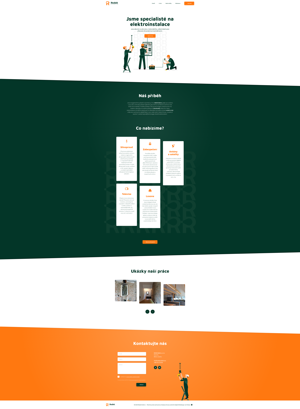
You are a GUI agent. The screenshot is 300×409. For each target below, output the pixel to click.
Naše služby (168, 3)
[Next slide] (153, 312)
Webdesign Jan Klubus (184, 405)
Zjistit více (150, 36)
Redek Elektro (112, 3)
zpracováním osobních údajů (132, 376)
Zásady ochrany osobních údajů (169, 405)
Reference (177, 3)
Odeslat (142, 384)
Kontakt (190, 3)
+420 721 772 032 (158, 362)
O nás (160, 3)
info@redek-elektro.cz (160, 360)
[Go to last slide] (147, 312)
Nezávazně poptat (150, 242)
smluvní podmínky (142, 380)
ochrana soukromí (134, 380)
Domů (153, 3)
